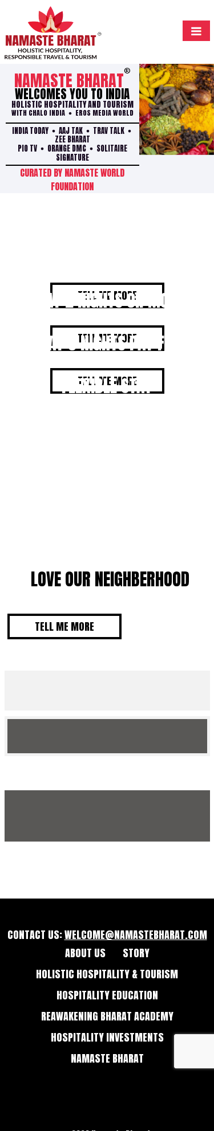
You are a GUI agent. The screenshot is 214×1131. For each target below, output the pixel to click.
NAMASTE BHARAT (107, 1058)
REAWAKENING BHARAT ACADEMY (107, 1016)
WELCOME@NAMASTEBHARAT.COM (135, 934)
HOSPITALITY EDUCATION (107, 995)
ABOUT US (85, 953)
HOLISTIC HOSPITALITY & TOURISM (107, 974)
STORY (136, 953)
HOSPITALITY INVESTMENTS (107, 1037)
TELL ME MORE (64, 626)
